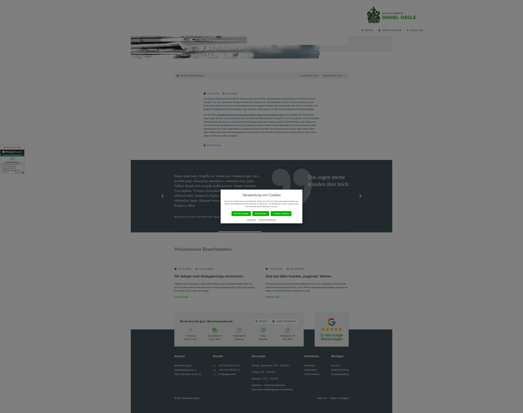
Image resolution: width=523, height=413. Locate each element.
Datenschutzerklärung (267, 220)
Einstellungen (261, 213)
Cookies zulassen (281, 213)
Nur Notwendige (241, 213)
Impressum (251, 220)
